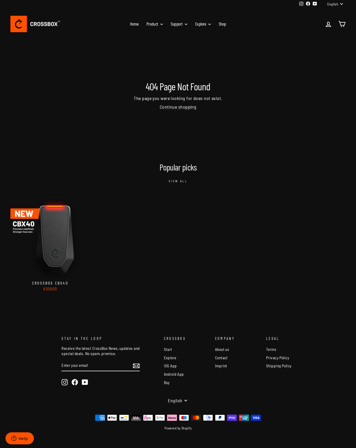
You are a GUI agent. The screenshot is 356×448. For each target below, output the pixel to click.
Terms (271, 349)
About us (222, 349)
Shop (222, 24)
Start (168, 349)
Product (152, 24)
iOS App (170, 365)
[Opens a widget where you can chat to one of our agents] (19, 438)
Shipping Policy (279, 365)
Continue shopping (178, 107)
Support (177, 24)
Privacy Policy (277, 357)
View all (178, 181)
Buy (167, 382)
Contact (221, 357)
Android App (174, 374)
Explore (201, 24)
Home (134, 24)
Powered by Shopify (178, 428)
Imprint (221, 365)
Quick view (50, 272)
